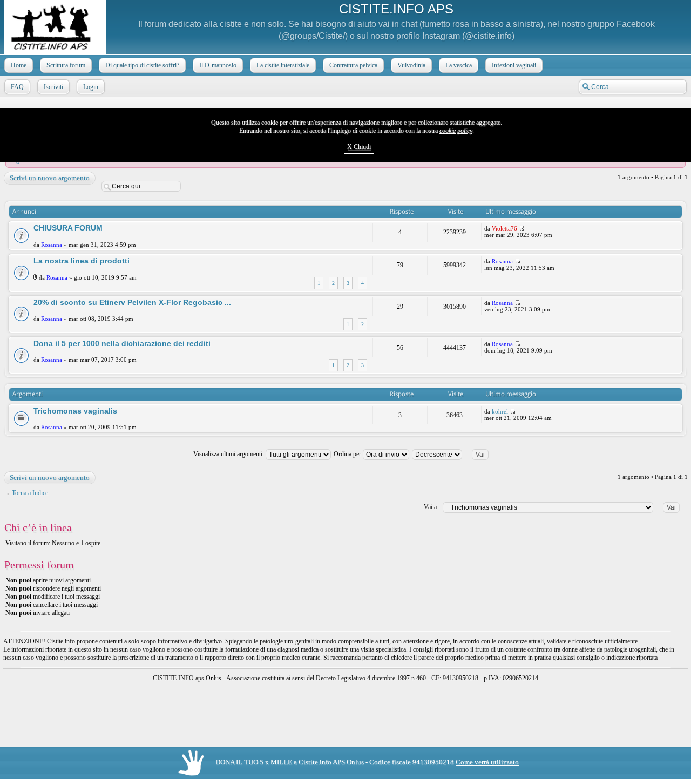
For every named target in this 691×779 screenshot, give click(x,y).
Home (18, 65)
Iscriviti (53, 87)
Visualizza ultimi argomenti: (229, 454)
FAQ (17, 87)
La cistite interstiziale (282, 65)
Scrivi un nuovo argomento (50, 178)
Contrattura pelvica (353, 65)
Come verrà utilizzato (487, 762)
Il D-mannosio (217, 65)
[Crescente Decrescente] (455, 454)
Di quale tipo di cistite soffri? (142, 65)
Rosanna (51, 244)
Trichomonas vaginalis (75, 411)
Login (90, 87)
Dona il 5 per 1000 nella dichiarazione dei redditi (122, 343)
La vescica (458, 65)
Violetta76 (504, 228)
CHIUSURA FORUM (68, 227)
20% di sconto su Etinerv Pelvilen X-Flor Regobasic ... (132, 302)
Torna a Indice (30, 493)
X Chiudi (359, 147)
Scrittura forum (65, 65)
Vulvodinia (411, 65)
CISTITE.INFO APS (396, 9)
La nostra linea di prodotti (81, 260)
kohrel (500, 411)
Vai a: (431, 507)
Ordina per (348, 454)
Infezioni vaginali (514, 65)
